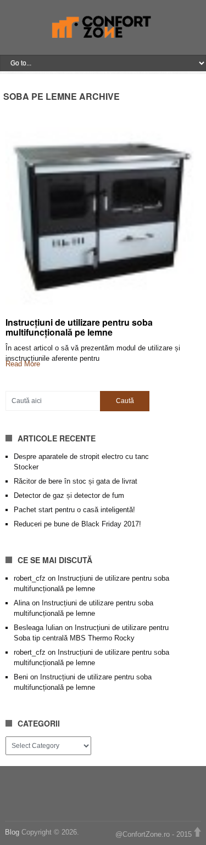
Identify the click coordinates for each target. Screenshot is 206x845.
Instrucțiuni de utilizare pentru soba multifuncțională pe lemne (79, 327)
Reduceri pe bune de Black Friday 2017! (77, 524)
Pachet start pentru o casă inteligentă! (74, 510)
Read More (22, 364)
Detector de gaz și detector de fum (69, 495)
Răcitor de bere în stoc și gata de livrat (75, 481)
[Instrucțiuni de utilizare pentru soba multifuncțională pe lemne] (103, 213)
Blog (13, 832)
